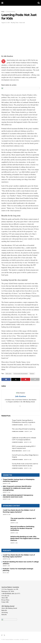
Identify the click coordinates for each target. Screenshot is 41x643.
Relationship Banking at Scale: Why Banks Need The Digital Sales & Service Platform (24, 538)
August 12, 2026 (14, 532)
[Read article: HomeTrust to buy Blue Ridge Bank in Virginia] (6, 457)
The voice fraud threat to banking (23, 429)
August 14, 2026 (27, 468)
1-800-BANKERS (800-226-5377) (10, 593)
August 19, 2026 (27, 442)
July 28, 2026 (6, 572)
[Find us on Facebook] (1, 635)
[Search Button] (39, 3)
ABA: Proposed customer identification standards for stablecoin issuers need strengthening (17, 488)
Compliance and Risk (17, 431)
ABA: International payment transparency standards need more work (18, 496)
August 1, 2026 (13, 543)
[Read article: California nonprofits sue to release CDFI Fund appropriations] (6, 440)
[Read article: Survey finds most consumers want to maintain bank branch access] (6, 466)
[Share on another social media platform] (35, 379)
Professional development (21, 373)
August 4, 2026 (6, 565)
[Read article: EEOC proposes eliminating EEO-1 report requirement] (6, 448)
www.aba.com (5, 595)
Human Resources (17, 450)
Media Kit (4, 610)
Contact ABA (5, 602)
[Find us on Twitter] (4, 635)
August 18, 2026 (27, 459)
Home (2, 11)
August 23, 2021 (5, 22)
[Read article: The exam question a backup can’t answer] (5, 520)
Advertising (4, 612)
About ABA (4, 598)
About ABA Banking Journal (9, 608)
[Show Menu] (2, 3)
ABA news (8, 373)
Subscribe (4, 614)
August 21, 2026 (27, 424)
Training (32, 373)
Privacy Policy (5, 600)
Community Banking (10, 11)
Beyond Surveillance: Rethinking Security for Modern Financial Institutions (22, 528)
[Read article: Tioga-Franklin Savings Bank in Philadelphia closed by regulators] (6, 422)
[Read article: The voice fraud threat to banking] (6, 431)
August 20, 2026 (6, 514)
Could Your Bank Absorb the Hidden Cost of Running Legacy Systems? (19, 511)
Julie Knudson (20, 396)
